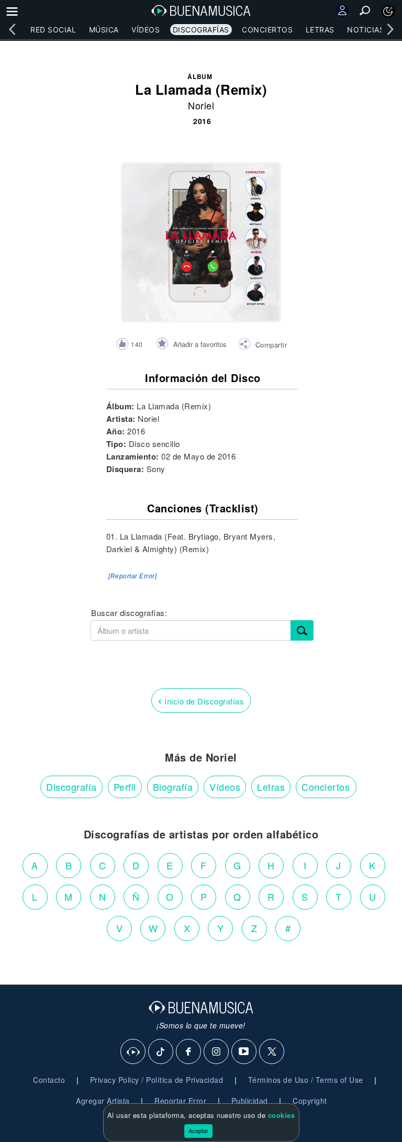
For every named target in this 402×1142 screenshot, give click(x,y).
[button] (262, 345)
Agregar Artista (103, 1100)
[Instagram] (216, 1052)
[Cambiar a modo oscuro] (388, 11)
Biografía (173, 786)
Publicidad (249, 1100)
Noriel (201, 105)
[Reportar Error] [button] (132, 576)
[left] (12, 29)
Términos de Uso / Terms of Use (305, 1079)
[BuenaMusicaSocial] (133, 1052)
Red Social (53, 29)
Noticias (365, 29)
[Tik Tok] (161, 1052)
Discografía (71, 786)
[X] (272, 1052)
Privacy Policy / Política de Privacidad (157, 1079)
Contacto (49, 1079)
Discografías (201, 29)
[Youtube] (244, 1052)
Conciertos (267, 29)
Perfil (125, 786)
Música (104, 29)
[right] (390, 29)
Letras (320, 29)
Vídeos (145, 29)
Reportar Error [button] (180, 1100)
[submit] (302, 630)
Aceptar (198, 1130)
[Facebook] (189, 1052)
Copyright (310, 1100)
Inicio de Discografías (201, 700)
